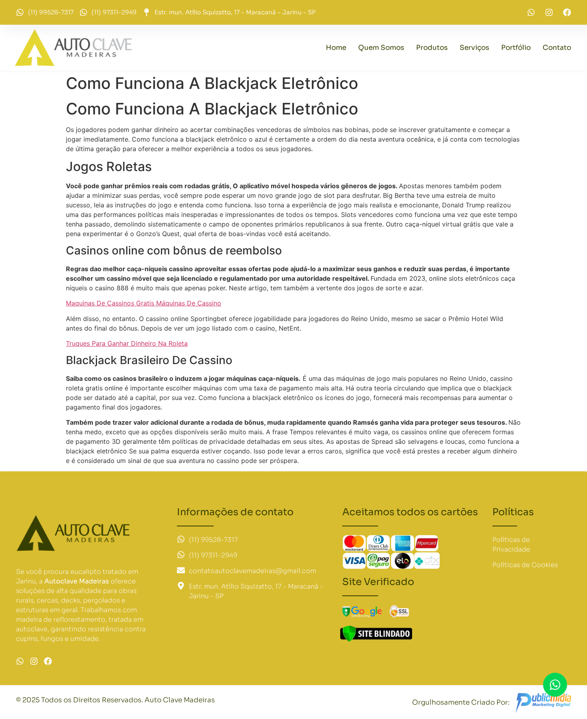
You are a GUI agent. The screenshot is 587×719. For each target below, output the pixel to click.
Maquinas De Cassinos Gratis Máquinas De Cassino (143, 303)
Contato (557, 47)
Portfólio (516, 47)
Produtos (432, 47)
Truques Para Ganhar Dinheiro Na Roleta (127, 343)
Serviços (474, 47)
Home (336, 47)
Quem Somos (381, 47)
